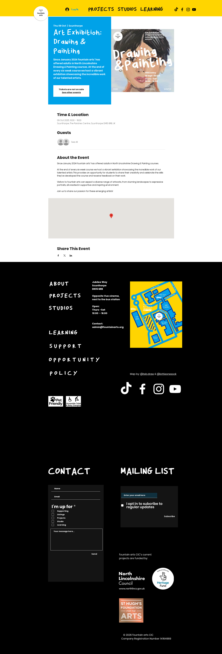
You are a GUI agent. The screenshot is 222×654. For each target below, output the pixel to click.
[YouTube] (194, 9)
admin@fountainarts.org (108, 327)
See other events (71, 92)
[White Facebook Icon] (142, 389)
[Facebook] (182, 9)
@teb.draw (147, 374)
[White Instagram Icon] (159, 389)
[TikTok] (176, 9)
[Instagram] (188, 9)
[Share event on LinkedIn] (71, 255)
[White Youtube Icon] (175, 389)
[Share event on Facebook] (58, 255)
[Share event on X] (64, 255)
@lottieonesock (166, 374)
